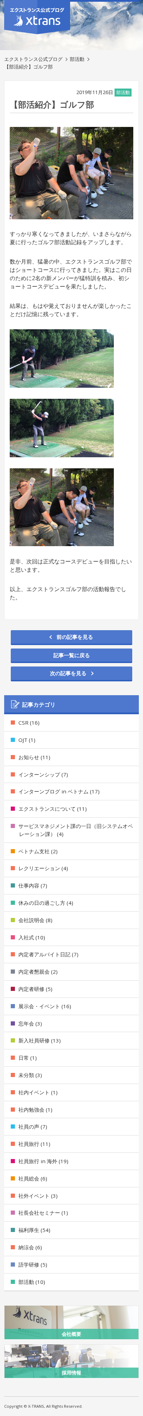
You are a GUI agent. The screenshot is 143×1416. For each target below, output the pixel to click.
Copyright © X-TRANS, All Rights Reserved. (43, 1406)
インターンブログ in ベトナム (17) (59, 791)
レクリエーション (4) (43, 868)
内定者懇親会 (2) (38, 971)
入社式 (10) (31, 937)
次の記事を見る (68, 673)
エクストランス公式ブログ (33, 59)
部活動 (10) (31, 1281)
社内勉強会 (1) (35, 1109)
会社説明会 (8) (35, 920)
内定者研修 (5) (35, 988)
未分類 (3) (30, 1075)
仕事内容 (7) (32, 885)
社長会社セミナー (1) (43, 1212)
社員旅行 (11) (34, 1143)
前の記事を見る (75, 636)
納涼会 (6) (30, 1247)
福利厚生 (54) (34, 1229)
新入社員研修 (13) (39, 1040)
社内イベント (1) (38, 1092)
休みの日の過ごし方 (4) (45, 902)
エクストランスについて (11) (52, 808)
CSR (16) (29, 722)
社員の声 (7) (32, 1126)
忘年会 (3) (30, 1023)
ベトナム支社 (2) (38, 851)
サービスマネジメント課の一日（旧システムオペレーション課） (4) (75, 829)
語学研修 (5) (32, 1264)
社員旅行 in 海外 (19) (43, 1161)
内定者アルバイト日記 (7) (48, 954)
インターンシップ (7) (43, 774)
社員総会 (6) (32, 1178)
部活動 (77, 59)
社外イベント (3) (38, 1195)
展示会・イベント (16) (44, 1006)
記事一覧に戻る (71, 655)
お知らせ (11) (34, 757)
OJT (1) (26, 739)
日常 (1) (27, 1057)
